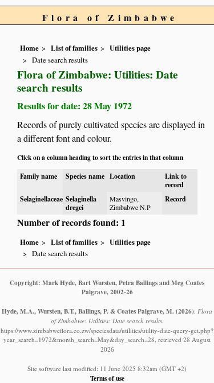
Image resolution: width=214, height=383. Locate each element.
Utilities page (130, 48)
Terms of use (107, 378)
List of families (74, 48)
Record (175, 199)
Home (29, 48)
